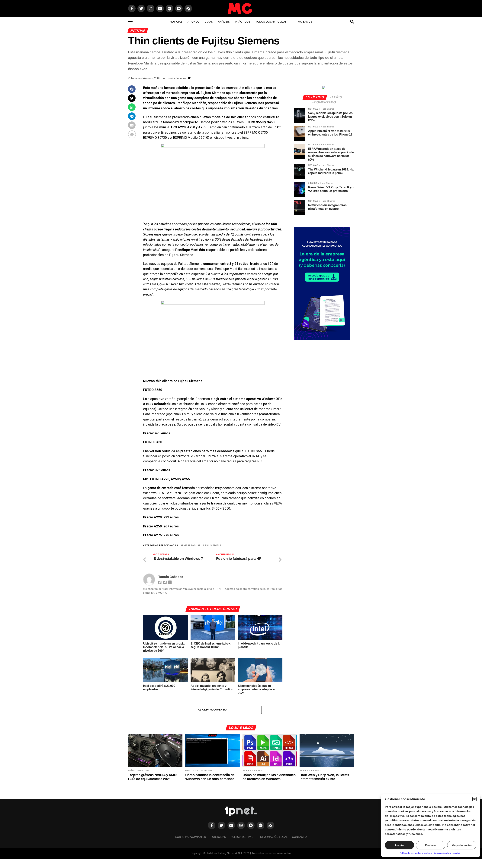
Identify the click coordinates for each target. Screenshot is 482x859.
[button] (474, 799)
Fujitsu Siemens (210, 545)
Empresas (189, 545)
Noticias (176, 21)
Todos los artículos (271, 21)
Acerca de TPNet (243, 836)
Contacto (299, 836)
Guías (209, 21)
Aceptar (399, 845)
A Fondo (193, 21)
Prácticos (242, 21)
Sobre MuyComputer (190, 836)
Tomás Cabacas (176, 78)
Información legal (273, 836)
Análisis (224, 21)
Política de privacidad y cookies (416, 853)
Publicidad (218, 836)
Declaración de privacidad (446, 853)
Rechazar (430, 845)
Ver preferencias (461, 845)
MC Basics (305, 21)
